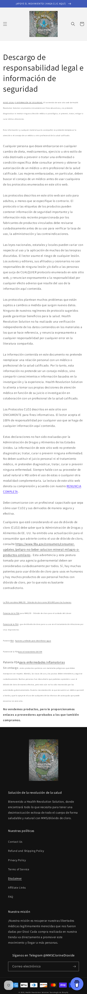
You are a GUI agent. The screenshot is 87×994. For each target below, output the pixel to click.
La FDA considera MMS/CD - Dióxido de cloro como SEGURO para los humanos (37, 602)
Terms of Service (18, 869)
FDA (12, 641)
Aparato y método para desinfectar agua (33, 641)
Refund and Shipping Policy (26, 851)
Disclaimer (15, 878)
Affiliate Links (17, 887)
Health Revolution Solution (37, 992)
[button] (5, 24)
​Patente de (8, 624)
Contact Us (15, 841)
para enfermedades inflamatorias (42, 662)
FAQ (10, 897)
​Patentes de (8, 613)
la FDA (16, 613)
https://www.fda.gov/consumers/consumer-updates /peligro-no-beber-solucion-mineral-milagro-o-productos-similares (41, 549)
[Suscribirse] (74, 966)
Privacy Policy (17, 860)
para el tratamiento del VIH (30, 651)
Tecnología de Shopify (59, 992)
